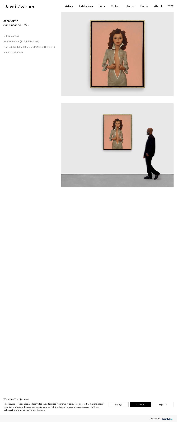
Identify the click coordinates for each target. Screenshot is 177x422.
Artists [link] (69, 6)
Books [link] (144, 6)
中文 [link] (171, 6)
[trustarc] (166, 418)
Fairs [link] (102, 6)
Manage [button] (118, 404)
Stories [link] (130, 6)
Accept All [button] (140, 404)
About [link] (158, 6)
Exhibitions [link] (86, 6)
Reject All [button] (163, 404)
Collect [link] (115, 6)
